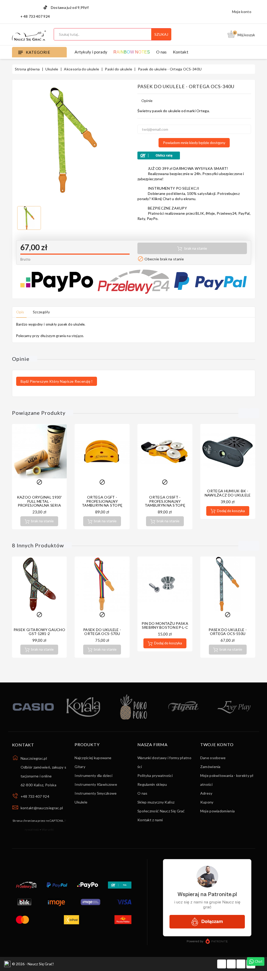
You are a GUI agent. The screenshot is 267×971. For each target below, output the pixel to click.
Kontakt (180, 51)
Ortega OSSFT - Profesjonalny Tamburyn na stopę (165, 501)
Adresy (206, 793)
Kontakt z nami (150, 820)
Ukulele (81, 802)
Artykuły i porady (91, 51)
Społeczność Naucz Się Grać (161, 811)
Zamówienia (210, 766)
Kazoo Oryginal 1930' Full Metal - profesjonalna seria (39, 501)
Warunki (48, 829)
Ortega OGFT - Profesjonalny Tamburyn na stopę (102, 501)
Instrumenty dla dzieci (93, 775)
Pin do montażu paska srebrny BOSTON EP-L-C (165, 625)
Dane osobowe (213, 758)
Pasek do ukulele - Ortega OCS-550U (227, 631)
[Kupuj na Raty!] (194, 155)
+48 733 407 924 (35, 796)
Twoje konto (217, 744)
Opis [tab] (20, 312)
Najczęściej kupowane (93, 758)
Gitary (80, 766)
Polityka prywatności (155, 775)
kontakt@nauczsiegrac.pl (42, 808)
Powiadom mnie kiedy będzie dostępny (194, 142)
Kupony (207, 802)
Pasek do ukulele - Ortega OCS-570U (102, 631)
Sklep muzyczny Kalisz (155, 802)
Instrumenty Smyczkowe (96, 793)
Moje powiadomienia (217, 811)
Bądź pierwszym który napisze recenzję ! (57, 381)
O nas (161, 51)
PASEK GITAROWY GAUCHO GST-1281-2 (39, 631)
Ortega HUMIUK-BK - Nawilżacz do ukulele (228, 493)
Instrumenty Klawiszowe (96, 784)
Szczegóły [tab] (41, 312)
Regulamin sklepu (152, 784)
